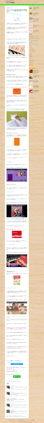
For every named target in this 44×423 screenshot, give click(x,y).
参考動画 (13, 381)
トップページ (7, 4)
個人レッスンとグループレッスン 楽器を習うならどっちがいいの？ (36, 81)
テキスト (8, 381)
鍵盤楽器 (20, 381)
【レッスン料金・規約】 (18, 4)
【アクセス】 (23, 4)
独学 (16, 381)
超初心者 (18, 381)
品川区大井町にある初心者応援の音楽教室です (22, 421)
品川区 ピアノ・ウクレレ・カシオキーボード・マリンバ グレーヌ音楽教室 (22, 420)
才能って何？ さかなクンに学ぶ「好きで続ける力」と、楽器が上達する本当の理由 (34, 40)
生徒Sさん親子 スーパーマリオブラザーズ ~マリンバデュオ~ (36, 26)
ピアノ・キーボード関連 (9, 380)
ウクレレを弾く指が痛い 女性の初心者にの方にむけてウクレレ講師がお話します (17, 416)
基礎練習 (15, 381)
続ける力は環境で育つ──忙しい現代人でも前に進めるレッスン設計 (36, 14)
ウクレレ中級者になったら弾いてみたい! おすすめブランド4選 (36, 76)
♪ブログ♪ (33, 4)
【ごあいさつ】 (12, 4)
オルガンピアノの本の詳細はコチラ (11, 244)
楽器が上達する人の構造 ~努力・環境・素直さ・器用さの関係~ (36, 8)
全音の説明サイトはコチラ (10, 146)
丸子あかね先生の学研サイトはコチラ (11, 287)
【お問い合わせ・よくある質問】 (28, 4)
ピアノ (9, 381)
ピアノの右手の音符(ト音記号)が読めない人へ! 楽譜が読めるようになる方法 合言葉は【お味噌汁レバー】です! (36, 72)
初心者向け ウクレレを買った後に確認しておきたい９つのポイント (15, 415)
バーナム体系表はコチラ (10, 161)
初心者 (11, 381)
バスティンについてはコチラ (10, 191)
